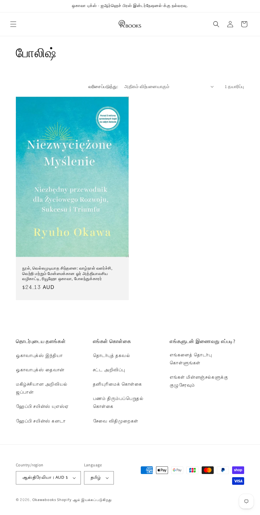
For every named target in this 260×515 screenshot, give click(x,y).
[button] (13, 24)
